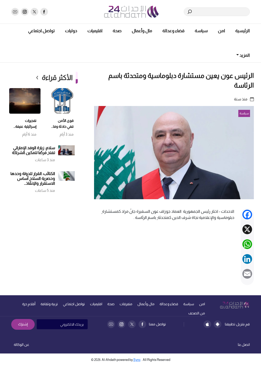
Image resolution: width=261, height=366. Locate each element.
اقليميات (94, 30)
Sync (136, 360)
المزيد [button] (244, 55)
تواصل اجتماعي (41, 30)
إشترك (23, 324)
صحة (117, 30)
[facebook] (44, 12)
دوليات (71, 30)
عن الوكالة (21, 345)
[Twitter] (132, 324)
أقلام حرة (28, 304)
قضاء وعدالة (173, 30)
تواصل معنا (157, 324)
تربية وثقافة (49, 304)
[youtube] (15, 12)
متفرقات (126, 304)
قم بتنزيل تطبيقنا (237, 324)
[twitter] (34, 12)
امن (221, 30)
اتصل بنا (244, 345)
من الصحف (196, 313)
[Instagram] (121, 324)
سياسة (201, 30)
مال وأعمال (142, 30)
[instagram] (25, 12)
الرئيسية (242, 30)
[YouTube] (111, 324)
